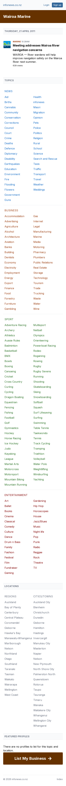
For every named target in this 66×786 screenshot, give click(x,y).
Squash (37, 407)
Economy (10, 262)
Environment (12, 174)
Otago (8, 658)
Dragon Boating (14, 397)
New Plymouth (42, 664)
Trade (36, 288)
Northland (10, 653)
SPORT (8, 319)
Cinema (8, 516)
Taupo (37, 689)
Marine (17, 41)
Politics (37, 133)
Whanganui (40, 715)
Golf (7, 422)
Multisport (39, 325)
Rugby (37, 366)
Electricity (10, 267)
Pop (35, 536)
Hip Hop (38, 506)
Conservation (12, 117)
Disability (9, 158)
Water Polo (40, 464)
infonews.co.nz (12, 5)
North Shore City (43, 669)
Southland (10, 664)
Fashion (9, 552)
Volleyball (39, 458)
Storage (38, 272)
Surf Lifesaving (42, 412)
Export (8, 283)
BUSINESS (11, 210)
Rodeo (37, 350)
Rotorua (38, 684)
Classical (9, 521)
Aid (6, 97)
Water (37, 303)
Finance (9, 288)
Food (7, 293)
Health (37, 97)
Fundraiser (10, 567)
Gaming (9, 573)
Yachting (38, 479)
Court (7, 133)
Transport (39, 174)
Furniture (10, 303)
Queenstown (41, 679)
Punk (36, 542)
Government (12, 194)
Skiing (37, 392)
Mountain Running (15, 484)
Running (38, 376)
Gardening (39, 500)
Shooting (38, 381)
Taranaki (9, 669)
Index (60, 779)
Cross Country (13, 381)
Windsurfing (40, 474)
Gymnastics (11, 428)
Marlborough (12, 643)
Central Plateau (13, 617)
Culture (8, 531)
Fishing (8, 412)
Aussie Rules (12, 340)
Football (9, 417)
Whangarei (39, 725)
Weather (38, 184)
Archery (9, 330)
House (37, 516)
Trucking (38, 293)
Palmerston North (44, 674)
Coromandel (11, 622)
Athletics (9, 335)
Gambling (10, 308)
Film (6, 562)
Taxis (36, 163)
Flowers (9, 189)
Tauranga (39, 694)
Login (46, 5)
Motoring (38, 247)
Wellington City (42, 720)
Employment (12, 272)
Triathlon (38, 453)
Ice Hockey (11, 443)
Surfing (37, 417)
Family (8, 547)
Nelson (8, 648)
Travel (37, 179)
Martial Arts (11, 464)
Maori (36, 107)
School (37, 148)
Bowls (8, 361)
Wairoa (18, 54)
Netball (37, 330)
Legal (36, 226)
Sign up (57, 5)
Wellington (10, 689)
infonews (38, 102)
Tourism (38, 283)
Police (37, 127)
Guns (7, 200)
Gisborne (10, 628)
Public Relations (43, 262)
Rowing (37, 361)
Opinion (38, 117)
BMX (7, 356)
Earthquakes (12, 163)
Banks (8, 247)
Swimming (39, 422)
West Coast (11, 694)
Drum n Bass (12, 542)
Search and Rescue (45, 158)
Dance (8, 536)
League (8, 458)
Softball (38, 402)
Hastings (38, 633)
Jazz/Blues (40, 521)
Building (9, 252)
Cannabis (10, 107)
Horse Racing (12, 438)
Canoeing (10, 371)
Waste (37, 298)
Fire (6, 179)
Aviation (9, 242)
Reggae (37, 552)
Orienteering (40, 340)
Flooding (9, 184)
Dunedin (38, 617)
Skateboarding (42, 386)
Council (9, 127)
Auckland (10, 602)
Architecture (12, 236)
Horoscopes (40, 511)
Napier (37, 653)
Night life (38, 531)
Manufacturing (42, 231)
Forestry (9, 298)
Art (6, 500)
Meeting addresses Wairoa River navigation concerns (36, 48)
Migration (39, 112)
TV (35, 567)
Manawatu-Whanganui (18, 638)
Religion (38, 138)
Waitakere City (42, 710)
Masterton (39, 648)
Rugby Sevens (42, 371)
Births (8, 102)
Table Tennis (41, 428)
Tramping (39, 448)
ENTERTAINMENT (16, 495)
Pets (36, 122)
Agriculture (11, 226)
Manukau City (41, 643)
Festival (8, 557)
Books (8, 511)
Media (37, 242)
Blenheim (39, 607)
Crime (8, 138)
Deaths (8, 143)
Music (37, 526)
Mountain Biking (14, 479)
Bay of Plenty (12, 607)
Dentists (9, 257)
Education (10, 169)
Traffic (37, 169)
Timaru (37, 700)
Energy (8, 278)
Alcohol (9, 231)
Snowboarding (42, 397)
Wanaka (38, 705)
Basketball (10, 350)
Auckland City (41, 602)
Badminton (10, 345)
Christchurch (41, 612)
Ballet (7, 506)
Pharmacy (39, 252)
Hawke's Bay (12, 633)
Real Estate (40, 267)
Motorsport (11, 474)
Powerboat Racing (44, 345)
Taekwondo (40, 433)
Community (11, 112)
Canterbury (11, 612)
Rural (36, 143)
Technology (40, 278)
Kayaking (10, 453)
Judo (7, 448)
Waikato (9, 679)
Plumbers (39, 257)
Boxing (8, 366)
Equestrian (10, 402)
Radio (36, 547)
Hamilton (38, 628)
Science (38, 153)
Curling (8, 386)
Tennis (37, 438)
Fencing (9, 407)
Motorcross (11, 469)
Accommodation (14, 216)
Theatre (38, 562)
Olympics (38, 335)
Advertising (11, 221)
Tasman (9, 674)
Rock (36, 557)
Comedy (9, 526)
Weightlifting (40, 469)
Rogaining (39, 356)
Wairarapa (10, 684)
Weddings (39, 189)
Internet (38, 221)
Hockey (9, 433)
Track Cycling (41, 443)
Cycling (8, 392)
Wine (36, 308)
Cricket (8, 376)
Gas (35, 216)
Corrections (11, 122)
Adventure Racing (15, 325)
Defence (9, 148)
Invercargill (40, 638)
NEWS (8, 91)
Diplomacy (10, 153)
